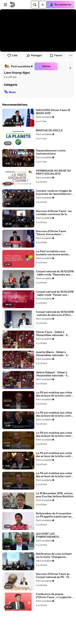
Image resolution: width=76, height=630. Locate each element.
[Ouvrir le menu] (5, 5)
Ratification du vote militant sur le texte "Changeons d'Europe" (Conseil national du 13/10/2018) (54, 555)
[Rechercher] (35, 5)
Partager (36, 55)
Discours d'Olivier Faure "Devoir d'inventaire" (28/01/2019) (51, 233)
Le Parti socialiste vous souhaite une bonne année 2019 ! (52, 253)
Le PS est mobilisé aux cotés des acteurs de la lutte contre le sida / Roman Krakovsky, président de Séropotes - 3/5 (54, 475)
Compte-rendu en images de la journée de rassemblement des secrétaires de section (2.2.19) (54, 192)
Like (15, 55)
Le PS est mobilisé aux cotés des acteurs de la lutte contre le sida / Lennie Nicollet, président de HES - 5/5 (54, 434)
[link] (18, 66)
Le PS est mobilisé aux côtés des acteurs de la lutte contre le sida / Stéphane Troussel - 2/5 (54, 394)
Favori (58, 55)
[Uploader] (43, 5)
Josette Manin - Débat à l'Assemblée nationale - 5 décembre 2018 (51, 354)
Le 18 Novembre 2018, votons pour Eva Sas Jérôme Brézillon (54, 495)
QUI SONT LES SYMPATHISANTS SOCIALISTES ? (47, 535)
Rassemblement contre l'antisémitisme (51, 152)
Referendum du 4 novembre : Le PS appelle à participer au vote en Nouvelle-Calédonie (54, 515)
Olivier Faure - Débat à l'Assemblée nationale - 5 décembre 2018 (51, 334)
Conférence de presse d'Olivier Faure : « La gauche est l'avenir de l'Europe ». (53, 596)
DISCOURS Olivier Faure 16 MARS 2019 (53, 112)
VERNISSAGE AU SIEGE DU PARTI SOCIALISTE (53, 172)
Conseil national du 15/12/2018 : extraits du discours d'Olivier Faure (55, 313)
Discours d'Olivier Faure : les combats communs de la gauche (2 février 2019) (54, 213)
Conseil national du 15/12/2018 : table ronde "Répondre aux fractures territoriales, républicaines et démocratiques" (55, 273)
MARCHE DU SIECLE (49, 130)
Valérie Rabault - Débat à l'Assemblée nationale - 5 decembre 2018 (51, 374)
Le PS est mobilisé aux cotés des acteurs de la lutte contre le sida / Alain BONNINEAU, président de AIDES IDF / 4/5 (54, 455)
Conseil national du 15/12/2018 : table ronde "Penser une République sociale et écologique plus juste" (55, 293)
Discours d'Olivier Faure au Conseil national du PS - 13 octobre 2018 (53, 576)
